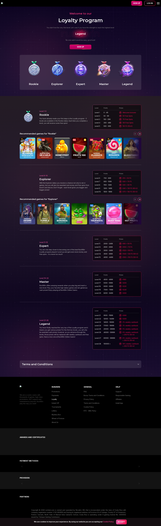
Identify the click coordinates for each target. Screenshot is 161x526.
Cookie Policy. (108, 522)
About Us (55, 422)
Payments (55, 395)
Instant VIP (55, 403)
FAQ (85, 391)
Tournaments (56, 407)
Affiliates (119, 399)
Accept (121, 522)
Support (118, 391)
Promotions (56, 391)
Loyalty (54, 399)
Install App (119, 403)
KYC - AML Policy (90, 411)
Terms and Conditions (91, 403)
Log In (150, 3)
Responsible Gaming (123, 395)
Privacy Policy (89, 399)
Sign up (136, 3)
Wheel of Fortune (58, 418)
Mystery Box (56, 415)
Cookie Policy (89, 407)
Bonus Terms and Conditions (94, 395)
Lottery (54, 411)
